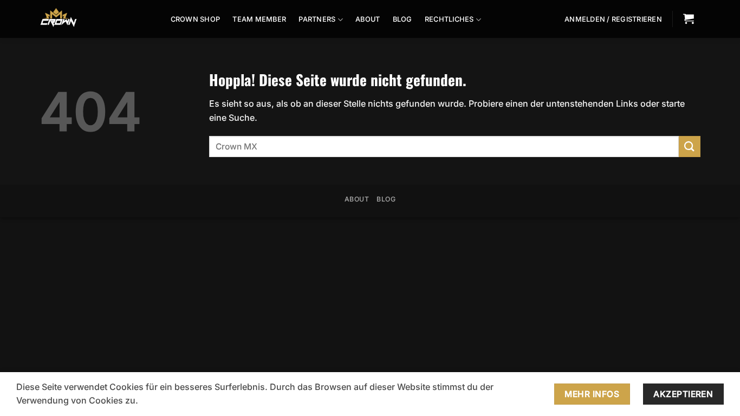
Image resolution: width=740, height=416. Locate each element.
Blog (402, 19)
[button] (613, 19)
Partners (316, 19)
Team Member (259, 19)
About (367, 19)
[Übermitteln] (689, 146)
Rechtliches (449, 19)
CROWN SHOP (195, 19)
